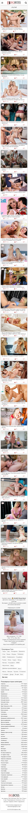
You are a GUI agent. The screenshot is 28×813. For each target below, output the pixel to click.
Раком (8, 654)
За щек (17, 674)
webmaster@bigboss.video (14, 806)
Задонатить (21, 801)
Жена (12, 665)
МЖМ (17, 662)
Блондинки (14, 651)
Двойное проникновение (9, 668)
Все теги (4, 677)
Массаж (9, 671)
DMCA (15, 801)
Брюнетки (22, 651)
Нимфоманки (11, 657)
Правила (11, 801)
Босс (21, 674)
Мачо (19, 668)
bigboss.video (17, 809)
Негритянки (5, 665)
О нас (4, 800)
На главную (5, 798)
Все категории (12, 798)
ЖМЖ (4, 657)
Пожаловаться (11, 800)
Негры (19, 660)
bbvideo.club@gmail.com (15, 805)
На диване (19, 657)
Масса (4, 671)
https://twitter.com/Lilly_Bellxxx (16, 641)
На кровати (11, 662)
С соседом (5, 674)
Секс (8, 651)
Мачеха (4, 662)
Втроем (14, 654)
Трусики (16, 671)
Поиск (24, 798)
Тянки (4, 651)
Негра (9, 660)
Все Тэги (19, 798)
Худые (14, 660)
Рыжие (4, 660)
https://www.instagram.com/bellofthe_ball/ (14, 644)
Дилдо (11, 674)
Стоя (3, 654)
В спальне (22, 671)
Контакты (18, 800)
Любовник (20, 654)
